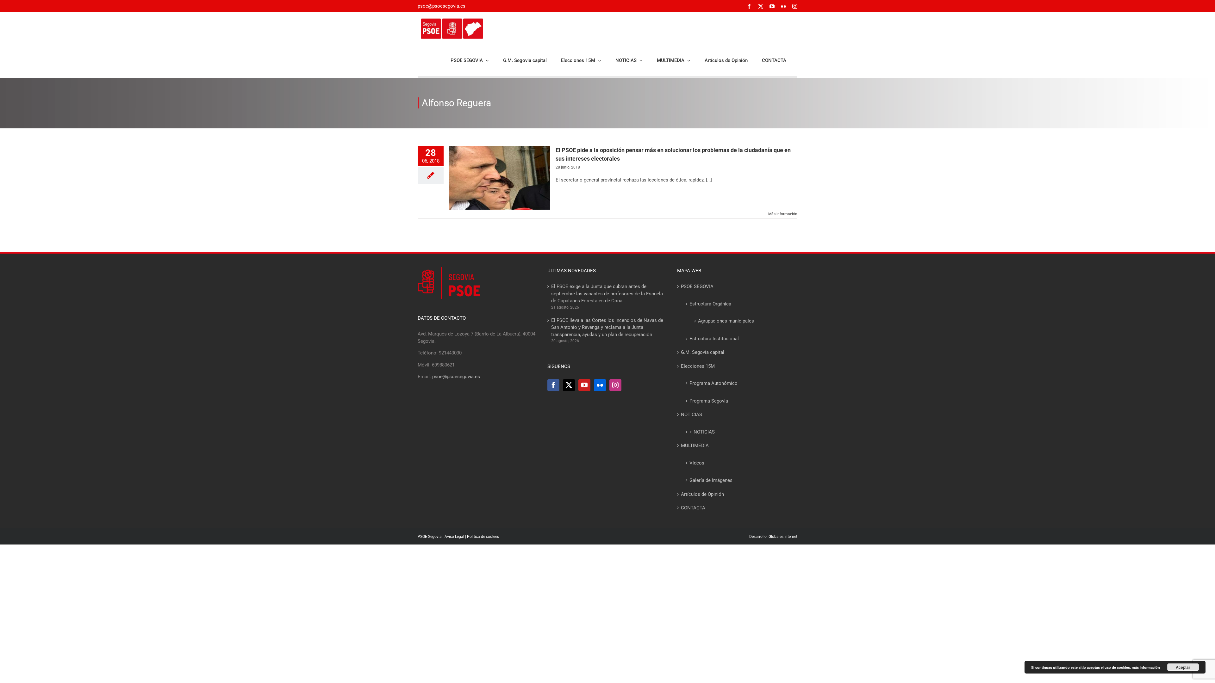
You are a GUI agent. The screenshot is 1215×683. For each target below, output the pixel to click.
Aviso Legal (454, 536)
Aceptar (1183, 667)
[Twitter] (569, 385)
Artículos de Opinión (702, 494)
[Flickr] (600, 385)
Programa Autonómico (713, 383)
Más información (782, 214)
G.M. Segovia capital (702, 352)
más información (1146, 667)
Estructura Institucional (714, 339)
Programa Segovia (708, 401)
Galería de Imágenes (710, 480)
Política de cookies (483, 536)
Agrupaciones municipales (726, 321)
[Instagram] (615, 385)
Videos (696, 463)
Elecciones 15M (698, 366)
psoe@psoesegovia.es (441, 6)
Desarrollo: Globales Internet (773, 536)
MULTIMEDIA (695, 445)
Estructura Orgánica (710, 304)
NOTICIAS (691, 414)
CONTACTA (693, 508)
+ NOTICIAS (702, 432)
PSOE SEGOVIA (697, 286)
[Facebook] (553, 385)
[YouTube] (584, 385)
